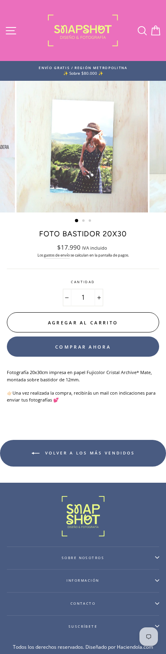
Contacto (83, 603)
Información (82, 580)
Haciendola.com (135, 646)
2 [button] (84, 221)
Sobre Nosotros (83, 557)
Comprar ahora (83, 347)
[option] (83, 71)
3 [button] (91, 221)
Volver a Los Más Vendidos (89, 453)
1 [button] (77, 221)
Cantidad (83, 282)
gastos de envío (57, 255)
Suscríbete (83, 626)
